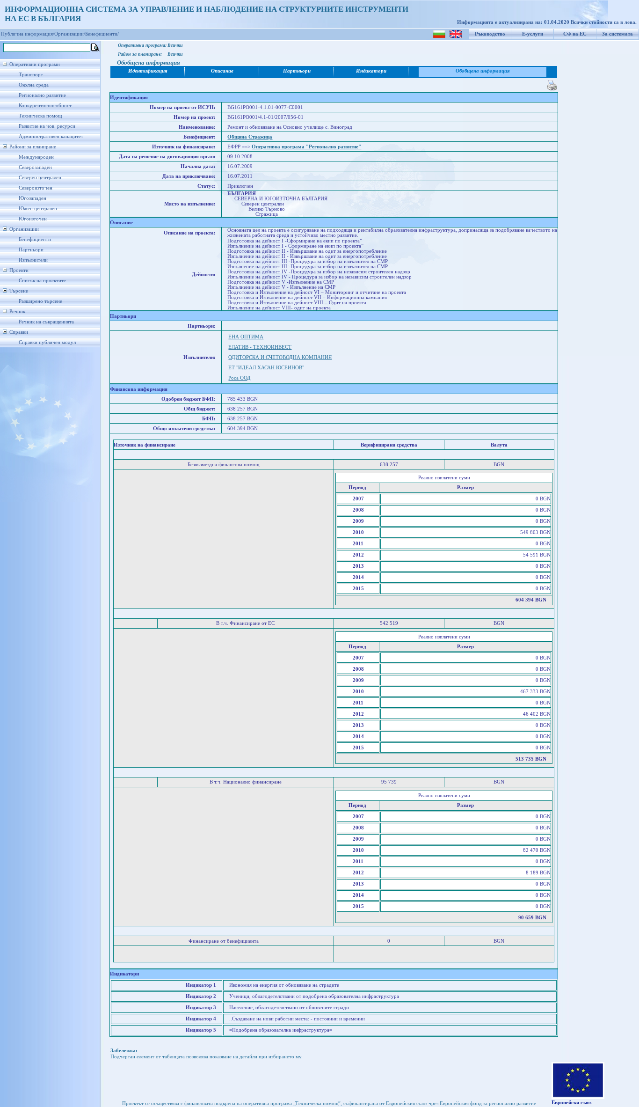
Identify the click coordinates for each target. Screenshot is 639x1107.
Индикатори (371, 70)
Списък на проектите (42, 280)
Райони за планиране (32, 146)
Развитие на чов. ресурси (47, 126)
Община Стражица (249, 136)
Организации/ (69, 34)
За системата (617, 34)
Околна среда (34, 85)
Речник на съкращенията (46, 321)
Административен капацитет (51, 136)
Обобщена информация (483, 70)
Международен (36, 157)
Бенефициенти (35, 239)
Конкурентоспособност (45, 105)
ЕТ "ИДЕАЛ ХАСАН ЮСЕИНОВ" (266, 367)
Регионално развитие (42, 95)
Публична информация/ (27, 34)
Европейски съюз (571, 1102)
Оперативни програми (34, 64)
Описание (222, 70)
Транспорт (31, 74)
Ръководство (490, 34)
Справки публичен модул (47, 342)
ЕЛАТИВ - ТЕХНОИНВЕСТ (259, 347)
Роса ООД (239, 378)
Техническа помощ (40, 115)
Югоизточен (33, 218)
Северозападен (35, 167)
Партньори (31, 249)
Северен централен (40, 177)
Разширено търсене (40, 301)
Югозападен (32, 198)
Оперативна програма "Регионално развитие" (306, 146)
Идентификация (147, 70)
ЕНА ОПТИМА (245, 336)
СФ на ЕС (575, 34)
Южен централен (38, 208)
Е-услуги (532, 34)
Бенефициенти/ (102, 34)
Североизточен (35, 188)
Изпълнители (33, 260)
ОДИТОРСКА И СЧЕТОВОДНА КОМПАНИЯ (280, 357)
